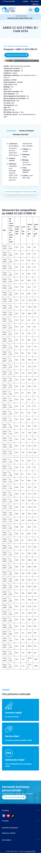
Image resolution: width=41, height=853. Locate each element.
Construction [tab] (11, 131)
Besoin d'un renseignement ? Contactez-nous (19, 191)
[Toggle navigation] (36, 9)
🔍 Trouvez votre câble (8, 1)
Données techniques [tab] (26, 131)
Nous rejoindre (35, 1)
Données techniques (10, 828)
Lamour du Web (30, 851)
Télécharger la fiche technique (15, 55)
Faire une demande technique (13, 797)
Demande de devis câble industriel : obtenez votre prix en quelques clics (20, 18)
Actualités (25, 1)
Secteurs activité (8, 833)
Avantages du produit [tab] (20, 134)
